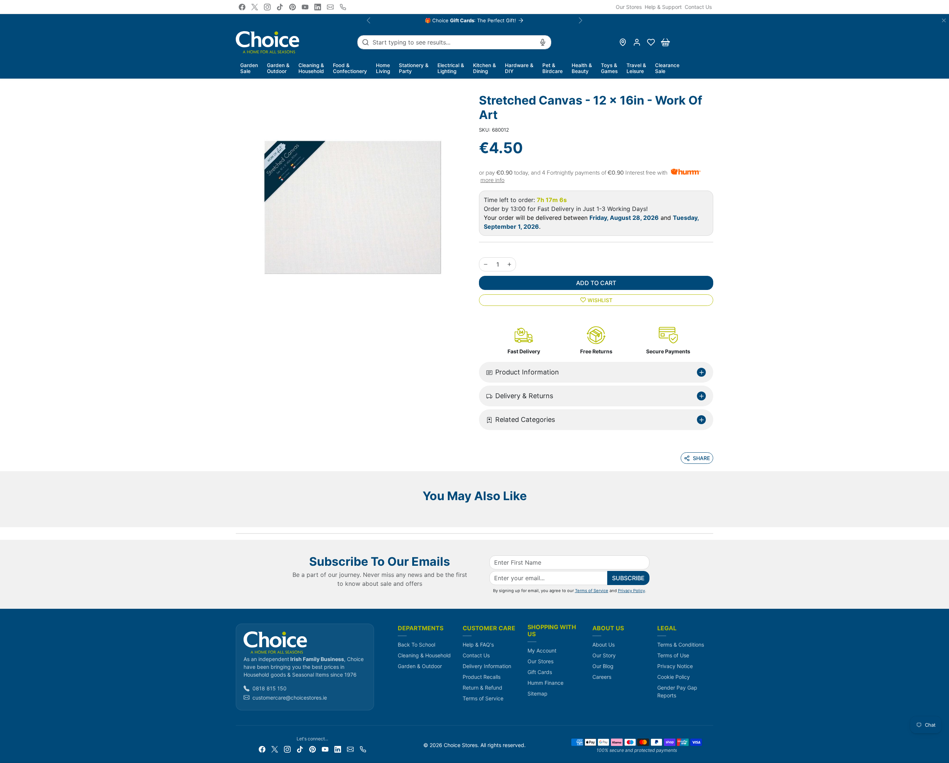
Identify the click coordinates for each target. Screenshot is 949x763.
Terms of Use (673, 655)
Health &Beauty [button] (582, 68)
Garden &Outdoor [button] (278, 68)
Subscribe (628, 578)
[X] (254, 7)
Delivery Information (487, 666)
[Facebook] (242, 7)
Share (701, 458)
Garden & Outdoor (420, 666)
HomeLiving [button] (383, 68)
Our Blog (603, 666)
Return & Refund (482, 687)
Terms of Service (591, 590)
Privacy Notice (675, 666)
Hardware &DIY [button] (519, 68)
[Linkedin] (317, 7)
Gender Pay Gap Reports (677, 691)
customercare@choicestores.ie (289, 697)
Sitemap (538, 693)
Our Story (604, 655)
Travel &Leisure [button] (636, 68)
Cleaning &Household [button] (311, 68)
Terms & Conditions (680, 644)
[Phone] (343, 7)
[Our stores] (623, 42)
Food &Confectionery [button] (350, 68)
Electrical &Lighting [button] (450, 68)
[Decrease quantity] (485, 264)
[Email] (330, 7)
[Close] (944, 20)
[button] (651, 42)
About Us (603, 644)
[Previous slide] (238, 516)
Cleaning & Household (424, 655)
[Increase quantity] (509, 264)
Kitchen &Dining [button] (484, 68)
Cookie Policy (673, 677)
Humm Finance (545, 683)
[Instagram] (267, 7)
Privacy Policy (631, 590)
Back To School (416, 644)
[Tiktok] (280, 7)
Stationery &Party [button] (414, 68)
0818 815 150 (269, 688)
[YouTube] (305, 7)
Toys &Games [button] (609, 68)
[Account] (637, 42)
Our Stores (629, 7)
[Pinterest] (292, 7)
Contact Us (698, 7)
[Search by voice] (542, 42)
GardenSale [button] (249, 68)
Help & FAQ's (478, 644)
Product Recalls (481, 677)
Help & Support (663, 7)
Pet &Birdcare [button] (552, 68)
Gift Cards (540, 672)
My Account (542, 650)
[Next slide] (711, 516)
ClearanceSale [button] (667, 68)
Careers (601, 677)
